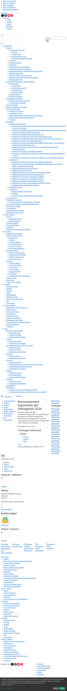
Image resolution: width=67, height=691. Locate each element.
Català (9, 20)
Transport (7, 660)
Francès (9, 28)
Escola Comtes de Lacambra (28, 550)
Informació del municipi (12, 606)
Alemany (9, 26)
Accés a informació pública (12, 584)
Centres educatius (10, 646)
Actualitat (8, 397)
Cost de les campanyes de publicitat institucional (20, 578)
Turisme (6, 610)
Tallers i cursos (9, 612)
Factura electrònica (10, 595)
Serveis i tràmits (6, 589)
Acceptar (62, 688)
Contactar (4, 13)
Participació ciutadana (11, 576)
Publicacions (8, 471)
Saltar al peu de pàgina (10, 9)
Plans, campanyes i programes (14, 568)
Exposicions (8, 614)
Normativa (7, 572)
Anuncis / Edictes (9, 565)
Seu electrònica (9, 574)
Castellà (9, 22)
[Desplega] (12, 396)
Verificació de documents (12, 587)
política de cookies (17, 685)
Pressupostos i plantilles (12, 563)
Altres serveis (8, 643)
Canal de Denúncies (43, 666)
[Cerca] (47, 40)
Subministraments (10, 658)
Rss (5, 418)
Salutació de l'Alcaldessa (12, 603)
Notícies (19, 396)
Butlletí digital (8, 409)
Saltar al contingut (9, 3)
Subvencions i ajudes (11, 580)
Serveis (6, 591)
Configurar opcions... (7, 688)
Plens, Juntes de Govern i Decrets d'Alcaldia (18, 561)
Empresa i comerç (10, 650)
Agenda (6, 405)
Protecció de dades (43, 668)
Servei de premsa (9, 401)
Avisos (6, 407)
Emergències (8, 648)
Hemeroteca (8, 420)
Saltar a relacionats (9, 7)
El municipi (4, 601)
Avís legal (40, 664)
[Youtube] (8, 15)
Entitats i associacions (11, 652)
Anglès (9, 24)
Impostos (7, 597)
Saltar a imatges (8, 5)
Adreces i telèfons (7, 639)
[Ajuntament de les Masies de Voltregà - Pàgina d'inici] (12, 38)
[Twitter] (2, 15)
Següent (9, 509)
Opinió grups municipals (12, 633)
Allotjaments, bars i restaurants (14, 641)
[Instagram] (11, 15)
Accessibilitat (41, 670)
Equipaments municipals (12, 654)
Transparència (8, 582)
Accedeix (4, 486)
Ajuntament (5, 557)
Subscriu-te (5, 525)
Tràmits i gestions (10, 593)
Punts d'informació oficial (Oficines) (15, 599)
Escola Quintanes (49, 547)
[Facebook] (5, 15)
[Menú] (2, 44)
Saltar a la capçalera (9, 1)
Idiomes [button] (6, 18)
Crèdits (39, 672)
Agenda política (9, 467)
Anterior (4, 509)
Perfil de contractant (10, 570)
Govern (6, 559)
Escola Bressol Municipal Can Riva (5, 548)
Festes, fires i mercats (11, 616)
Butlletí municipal (9, 411)
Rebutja (55, 688)
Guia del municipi (9, 608)
